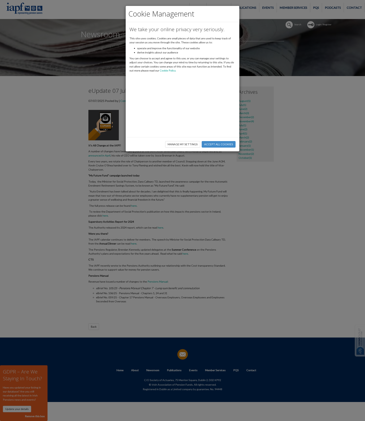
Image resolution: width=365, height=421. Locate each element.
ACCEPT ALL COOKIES (218, 144)
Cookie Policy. (168, 70)
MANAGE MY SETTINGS (183, 144)
